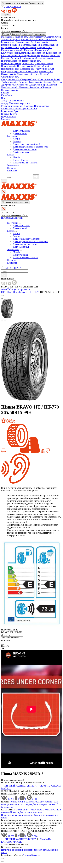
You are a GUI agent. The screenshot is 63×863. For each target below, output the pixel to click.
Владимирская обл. (10, 45)
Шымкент (32, 108)
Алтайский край (9, 39)
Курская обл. (7, 58)
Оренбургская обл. (44, 63)
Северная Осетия (29, 79)
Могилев (5, 119)
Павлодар (29, 106)
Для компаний (20, 133)
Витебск (5, 114)
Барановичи (7, 111)
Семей (4, 108)
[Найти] (36, 176)
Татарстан (23, 82)
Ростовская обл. (30, 71)
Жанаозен (14, 103)
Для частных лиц (21, 130)
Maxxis (16, 157)
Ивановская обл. (28, 47)
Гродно (5, 116)
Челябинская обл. (10, 87)
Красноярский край (50, 55)
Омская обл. (28, 63)
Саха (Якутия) (42, 74)
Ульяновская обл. (20, 84)
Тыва (59, 82)
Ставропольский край (49, 79)
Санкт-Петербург (37, 37)
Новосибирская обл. (11, 63)
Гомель (13, 114)
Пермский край (42, 66)
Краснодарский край (29, 55)
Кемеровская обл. (37, 53)
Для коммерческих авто (24, 149)
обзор (4, 289)
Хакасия (52, 84)
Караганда (25, 103)
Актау (4, 100)
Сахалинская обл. (10, 76)
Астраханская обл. (47, 39)
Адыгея (50, 37)
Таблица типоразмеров (18, 289)
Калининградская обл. (12, 50)
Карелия (23, 53)
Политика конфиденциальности (17, 815)
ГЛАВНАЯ (6, 292)
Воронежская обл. (10, 47)
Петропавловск (42, 106)
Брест (16, 111)
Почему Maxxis (20, 160)
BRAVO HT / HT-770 (29, 292)
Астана (20, 100)
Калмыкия (29, 50)
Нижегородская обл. (11, 61)
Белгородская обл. (25, 42)
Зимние (17, 141)
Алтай (58, 37)
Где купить (12, 136)
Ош (3, 98)
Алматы (12, 100)
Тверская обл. (35, 82)
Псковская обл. (27, 68)
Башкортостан (8, 42)
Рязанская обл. (46, 71)
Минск (12, 116)
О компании (13, 165)
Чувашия (46, 87)
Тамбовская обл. (9, 82)
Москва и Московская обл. (14, 37)
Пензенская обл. (25, 66)
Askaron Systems (31, 855)
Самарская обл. (8, 74)
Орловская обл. (9, 66)
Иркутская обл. (44, 47)
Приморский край (10, 68)
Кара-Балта (6, 95)
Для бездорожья (21, 152)
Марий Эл (20, 58)
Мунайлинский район (12, 106)
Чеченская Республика (30, 87)
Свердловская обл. (10, 79)
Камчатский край (10, 53)
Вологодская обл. (49, 45)
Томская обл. (49, 82)
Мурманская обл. (44, 58)
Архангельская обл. (28, 39)
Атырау (5, 103)
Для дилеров (25, 812)
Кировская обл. (54, 53)
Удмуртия (6, 84)
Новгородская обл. (31, 61)
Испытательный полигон (25, 162)
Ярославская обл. (9, 90)
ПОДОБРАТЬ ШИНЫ (12, 218)
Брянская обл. (41, 42)
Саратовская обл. (25, 74)
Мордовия (30, 58)
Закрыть (6, 15)
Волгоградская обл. (30, 45)
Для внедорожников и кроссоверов (30, 146)
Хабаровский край (38, 84)
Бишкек (5, 92)
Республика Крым (45, 68)
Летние (16, 138)
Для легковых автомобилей (26, 144)
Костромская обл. (10, 55)
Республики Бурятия (11, 71)
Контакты (12, 170)
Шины (10, 154)
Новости (11, 168)
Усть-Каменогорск (17, 108)
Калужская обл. (43, 50)
